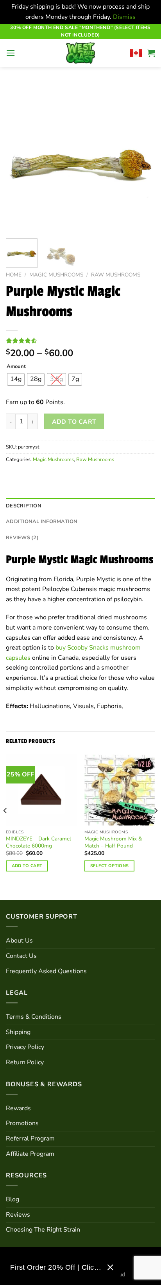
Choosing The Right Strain (43, 1229)
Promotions (22, 1123)
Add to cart (74, 421)
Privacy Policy (25, 1047)
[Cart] (151, 53)
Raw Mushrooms (115, 274)
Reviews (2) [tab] (22, 537)
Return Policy (25, 1062)
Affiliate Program (30, 1154)
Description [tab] (23, 505)
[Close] (110, 1267)
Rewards (18, 1108)
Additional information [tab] (42, 521)
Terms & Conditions (33, 1016)
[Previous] (19, 157)
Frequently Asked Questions (46, 971)
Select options (109, 866)
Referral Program (30, 1138)
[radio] (15, 379)
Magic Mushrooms (56, 274)
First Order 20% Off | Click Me (55, 1267)
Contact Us (21, 956)
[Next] (142, 157)
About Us (19, 940)
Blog (12, 1199)
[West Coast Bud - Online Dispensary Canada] (80, 53)
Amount (16, 367)
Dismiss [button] (124, 17)
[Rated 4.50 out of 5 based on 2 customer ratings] (80, 340)
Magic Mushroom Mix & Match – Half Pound (113, 842)
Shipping (18, 1032)
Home (13, 274)
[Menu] (10, 52)
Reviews (18, 1214)
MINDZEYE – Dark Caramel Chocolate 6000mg (38, 842)
